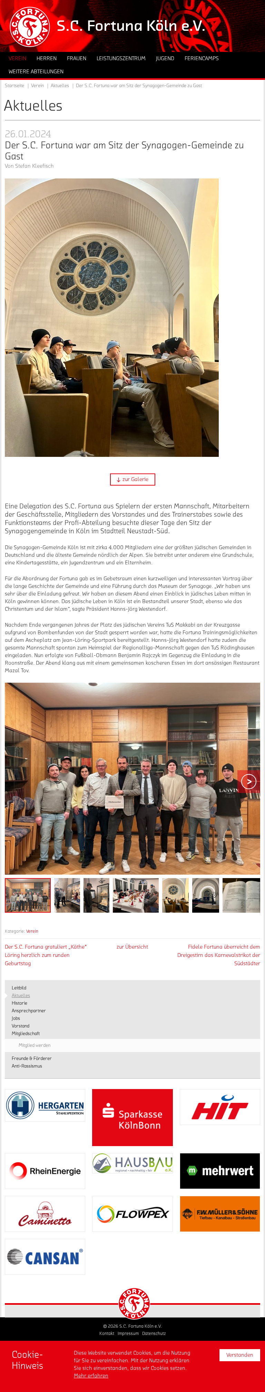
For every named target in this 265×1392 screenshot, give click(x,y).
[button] (132, 479)
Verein (32, 931)
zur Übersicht (132, 947)
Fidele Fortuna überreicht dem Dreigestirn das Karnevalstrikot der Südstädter (218, 955)
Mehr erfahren (91, 1376)
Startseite (14, 85)
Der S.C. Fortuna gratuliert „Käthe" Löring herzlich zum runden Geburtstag (46, 955)
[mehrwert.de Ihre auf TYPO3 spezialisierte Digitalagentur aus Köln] (220, 1171)
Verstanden (239, 1355)
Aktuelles (60, 85)
